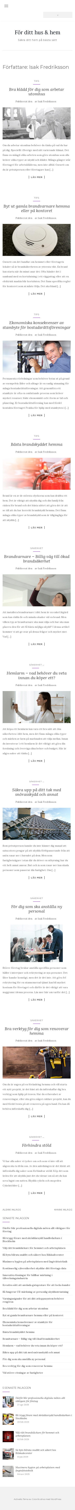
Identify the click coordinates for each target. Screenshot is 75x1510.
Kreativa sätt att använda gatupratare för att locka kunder (36, 1285)
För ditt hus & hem (37, 32)
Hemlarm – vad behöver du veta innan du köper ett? (37, 675)
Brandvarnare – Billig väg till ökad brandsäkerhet (36, 559)
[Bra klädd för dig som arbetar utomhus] (37, 123)
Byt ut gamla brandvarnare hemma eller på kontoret (36, 208)
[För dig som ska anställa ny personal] (37, 943)
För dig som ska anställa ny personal (36, 909)
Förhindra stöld (36, 1145)
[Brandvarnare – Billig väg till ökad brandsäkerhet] (37, 590)
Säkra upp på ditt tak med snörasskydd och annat (36, 792)
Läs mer (37, 177)
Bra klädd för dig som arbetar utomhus (36, 92)
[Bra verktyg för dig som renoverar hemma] (37, 1063)
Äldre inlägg (12, 1209)
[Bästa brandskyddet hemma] (37, 474)
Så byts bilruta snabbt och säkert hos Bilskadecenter (33, 1254)
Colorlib (36, 1499)
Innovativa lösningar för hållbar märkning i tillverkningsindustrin (27, 1277)
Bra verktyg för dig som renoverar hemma (37, 1031)
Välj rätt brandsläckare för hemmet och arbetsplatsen (34, 1248)
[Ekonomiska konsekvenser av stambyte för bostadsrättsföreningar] (37, 357)
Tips (36, 81)
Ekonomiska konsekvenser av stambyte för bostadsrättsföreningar (37, 325)
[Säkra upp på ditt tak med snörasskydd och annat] (37, 824)
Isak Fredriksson (47, 101)
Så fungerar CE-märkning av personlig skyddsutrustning (36, 1291)
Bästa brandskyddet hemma (36, 444)
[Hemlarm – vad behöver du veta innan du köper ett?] (37, 707)
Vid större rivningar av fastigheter (23, 1372)
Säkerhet (36, 548)
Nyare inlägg (63, 1209)
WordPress (56, 1499)
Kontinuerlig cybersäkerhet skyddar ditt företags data (34, 1268)
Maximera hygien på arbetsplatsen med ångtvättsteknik (35, 1261)
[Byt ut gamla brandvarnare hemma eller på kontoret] (37, 240)
